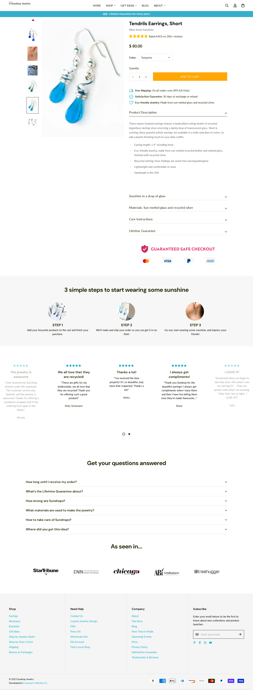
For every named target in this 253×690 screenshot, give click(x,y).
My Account (77, 641)
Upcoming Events (142, 636)
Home (97, 5)
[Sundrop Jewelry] (23, 5)
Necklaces (14, 621)
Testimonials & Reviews (145, 657)
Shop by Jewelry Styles (22, 636)
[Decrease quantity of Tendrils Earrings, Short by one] (132, 77)
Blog (145, 5)
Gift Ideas (127, 5)
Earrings (13, 615)
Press (135, 641)
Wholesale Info (79, 636)
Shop (109, 5)
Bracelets (14, 626)
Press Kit (75, 631)
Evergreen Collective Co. (35, 683)
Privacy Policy (140, 646)
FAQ (72, 626)
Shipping (14, 646)
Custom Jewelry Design (83, 621)
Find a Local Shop (80, 646)
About (158, 5)
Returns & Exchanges (21, 652)
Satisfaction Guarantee (144, 652)
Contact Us (76, 615)
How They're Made (142, 631)
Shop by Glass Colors (21, 641)
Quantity (134, 68)
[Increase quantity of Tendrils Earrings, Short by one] (146, 77)
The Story (137, 621)
